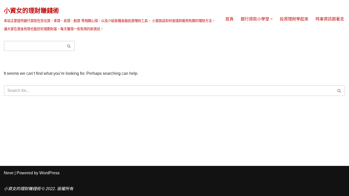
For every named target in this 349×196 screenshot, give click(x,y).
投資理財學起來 (294, 19)
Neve (9, 173)
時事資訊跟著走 (330, 19)
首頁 (229, 19)
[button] (272, 19)
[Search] (69, 46)
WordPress (49, 173)
